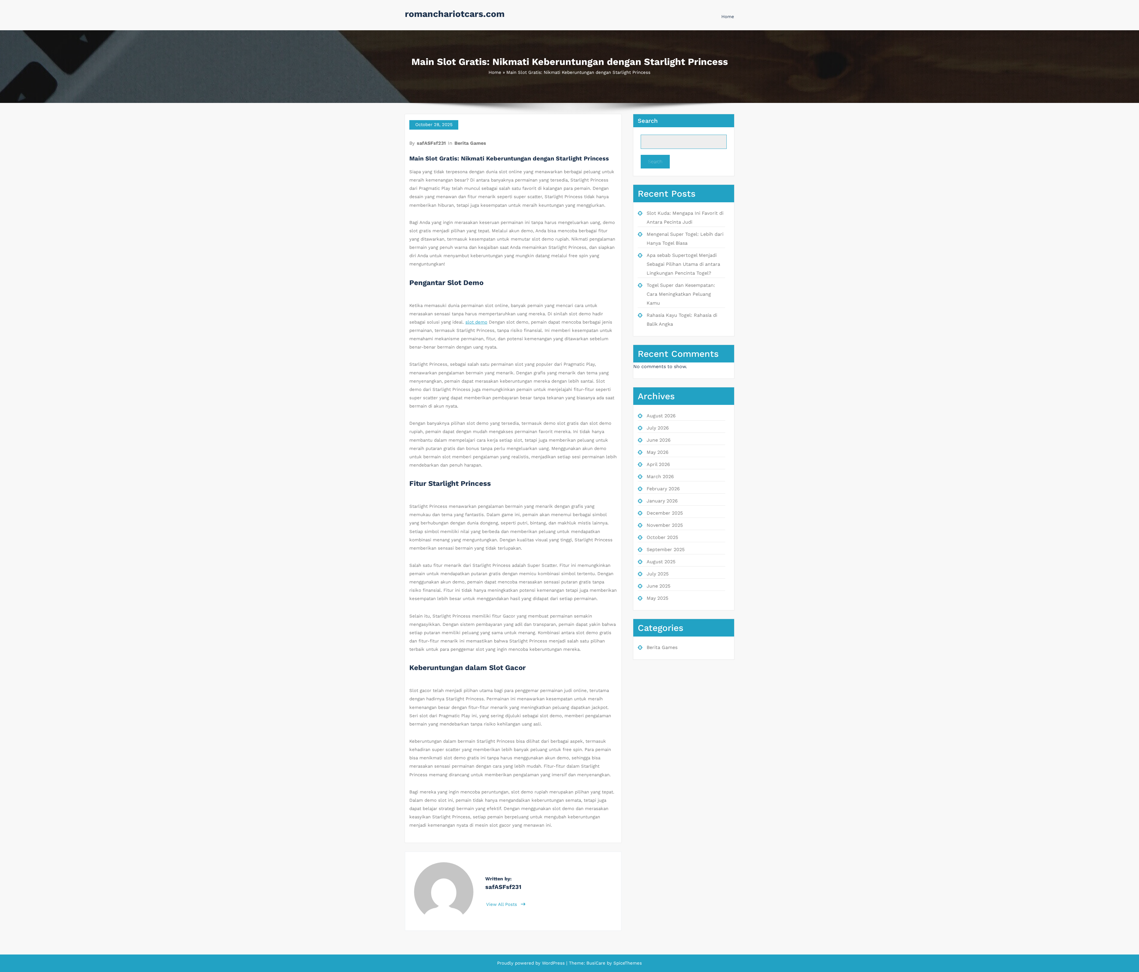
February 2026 (663, 488)
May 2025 (657, 598)
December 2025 (665, 513)
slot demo (476, 322)
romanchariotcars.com (455, 14)
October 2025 (662, 537)
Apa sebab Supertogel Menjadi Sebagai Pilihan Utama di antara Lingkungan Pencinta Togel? (683, 264)
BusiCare (596, 963)
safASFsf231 (431, 143)
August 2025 (661, 561)
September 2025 (666, 549)
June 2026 (659, 440)
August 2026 (661, 416)
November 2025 (665, 525)
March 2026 (660, 476)
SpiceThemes (627, 963)
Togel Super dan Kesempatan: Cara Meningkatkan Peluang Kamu (681, 294)
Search (648, 120)
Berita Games (470, 143)
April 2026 (658, 464)
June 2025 (658, 586)
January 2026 (662, 501)
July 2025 (658, 574)
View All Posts (502, 904)
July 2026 (658, 428)
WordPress (553, 963)
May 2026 (658, 452)
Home (727, 16)
